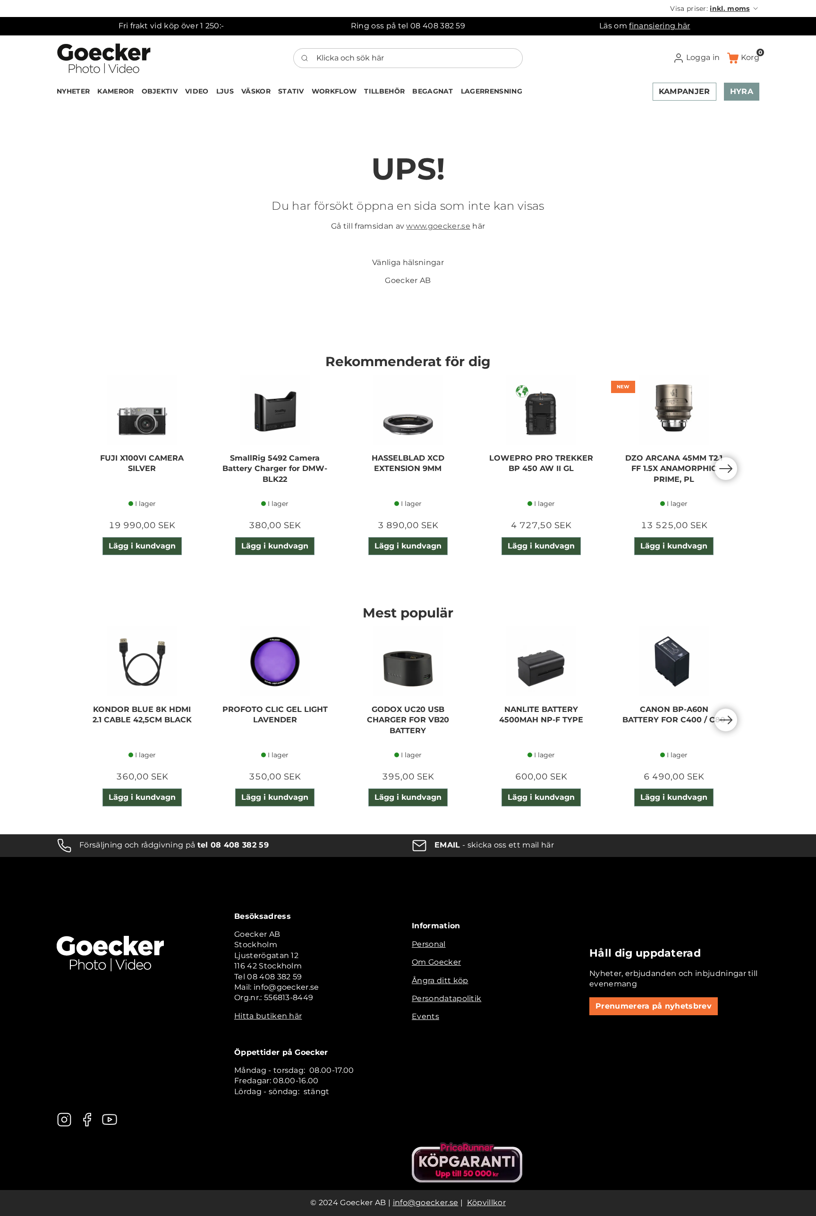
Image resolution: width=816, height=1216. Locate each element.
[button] (714, 8)
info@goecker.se (426, 1202)
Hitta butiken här (268, 1015)
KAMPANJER (684, 91)
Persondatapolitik (446, 998)
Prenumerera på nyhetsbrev (653, 1006)
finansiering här (659, 25)
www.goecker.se (438, 226)
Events (425, 1016)
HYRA (741, 91)
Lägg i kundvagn (142, 545)
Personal (429, 944)
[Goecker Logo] (104, 58)
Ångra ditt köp (440, 980)
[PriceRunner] (467, 1162)
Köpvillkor (486, 1202)
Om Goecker (436, 962)
